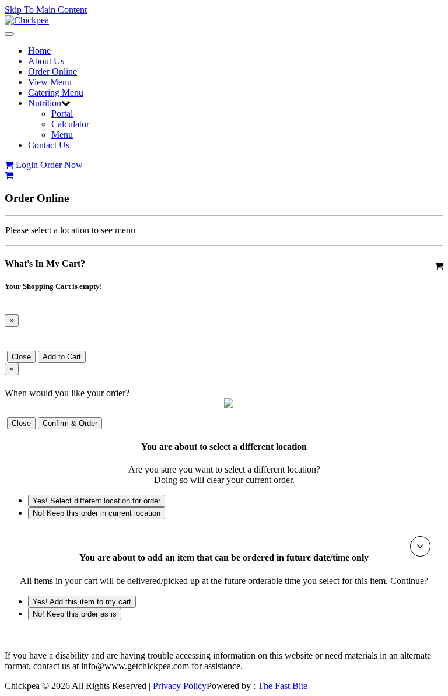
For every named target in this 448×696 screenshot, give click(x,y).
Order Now (61, 165)
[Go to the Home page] (27, 20)
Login (27, 165)
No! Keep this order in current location (96, 513)
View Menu (50, 82)
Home (39, 50)
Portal (62, 113)
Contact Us (48, 145)
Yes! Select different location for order (96, 500)
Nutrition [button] (44, 103)
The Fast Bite (282, 686)
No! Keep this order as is (75, 614)
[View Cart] (9, 165)
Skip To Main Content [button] (46, 10)
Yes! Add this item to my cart (82, 601)
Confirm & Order (70, 423)
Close (21, 356)
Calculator (70, 124)
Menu (62, 134)
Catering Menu (55, 92)
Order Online (52, 71)
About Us (46, 61)
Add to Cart (62, 356)
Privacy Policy (179, 686)
